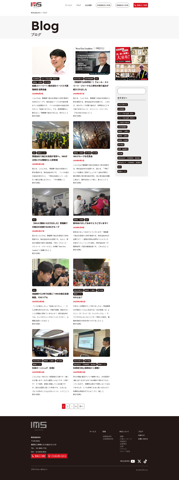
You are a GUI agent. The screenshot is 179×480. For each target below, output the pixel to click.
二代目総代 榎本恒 (123, 122)
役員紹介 (123, 441)
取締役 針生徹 (123, 140)
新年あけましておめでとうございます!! (90, 223)
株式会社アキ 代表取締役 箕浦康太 (129, 162)
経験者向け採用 (122, 5)
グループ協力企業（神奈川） (50, 79)
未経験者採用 (108, 439)
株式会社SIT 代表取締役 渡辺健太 (85, 364)
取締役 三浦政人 (90, 290)
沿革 (121, 446)
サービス (68, 5)
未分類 (95, 153)
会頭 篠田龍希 (89, 79)
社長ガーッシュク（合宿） (44, 367)
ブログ (78, 5)
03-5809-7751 (41, 448)
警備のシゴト (42, 153)
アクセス (123, 449)
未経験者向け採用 (103, 5)
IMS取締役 (36, 79)
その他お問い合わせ (58, 456)
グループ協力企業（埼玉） (126, 113)
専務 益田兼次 (123, 149)
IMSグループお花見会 (83, 156)
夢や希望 (47, 82)
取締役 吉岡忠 (37, 82)
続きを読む (36, 116)
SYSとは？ (78, 297)
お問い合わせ (143, 439)
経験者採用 (107, 436)
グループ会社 (125, 451)
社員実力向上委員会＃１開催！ (87, 367)
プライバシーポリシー (39, 469)
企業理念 (123, 444)
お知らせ (141, 435)
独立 (96, 79)
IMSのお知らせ (78, 79)
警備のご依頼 (142, 5)
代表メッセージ (126, 439)
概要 (121, 436)
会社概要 (88, 5)
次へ (81, 406)
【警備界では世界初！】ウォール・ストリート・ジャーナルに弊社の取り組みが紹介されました (91, 86)
